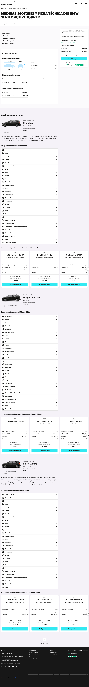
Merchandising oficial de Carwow (36, 658)
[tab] (5, 24)
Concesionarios (53, 652)
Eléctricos (18, 1)
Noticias (39, 1)
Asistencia (4, 650)
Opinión (5, 24)
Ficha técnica (6, 33)
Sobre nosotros (32, 650)
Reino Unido (18, 677)
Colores (29, 24)
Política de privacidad (64, 674)
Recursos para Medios (33, 654)
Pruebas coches (47, 1)
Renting (13, 1)
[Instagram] (9, 666)
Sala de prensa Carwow (34, 656)
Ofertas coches (5, 1)
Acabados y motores (8, 43)
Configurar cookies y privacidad (46, 674)
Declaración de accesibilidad (76, 674)
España (4, 677)
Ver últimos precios (74, 58)
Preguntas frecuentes (33, 652)
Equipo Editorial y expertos (55, 654)
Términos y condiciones (33, 674)
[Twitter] (6, 666)
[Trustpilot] (74, 65)
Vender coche (32, 1)
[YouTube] (13, 666)
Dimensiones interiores (9, 38)
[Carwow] (6, 4)
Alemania (11, 677)
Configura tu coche (15, 284)
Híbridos (25, 1)
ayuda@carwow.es (14, 660)
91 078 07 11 (7, 659)
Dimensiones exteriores (9, 36)
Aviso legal (85, 674)
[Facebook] (2, 666)
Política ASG (56, 674)
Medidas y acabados (17, 24)
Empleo (51, 650)
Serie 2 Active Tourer (10, 8)
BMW (2, 8)
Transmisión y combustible (10, 41)
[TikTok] (16, 666)
